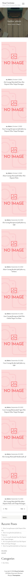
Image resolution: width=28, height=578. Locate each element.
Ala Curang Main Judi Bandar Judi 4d (14, 457)
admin (10, 79)
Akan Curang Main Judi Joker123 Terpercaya (14, 546)
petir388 (3, 553)
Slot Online (6, 563)
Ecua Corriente (8, 3)
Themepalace (16, 575)
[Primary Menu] (23, 3)
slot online (4, 550)
